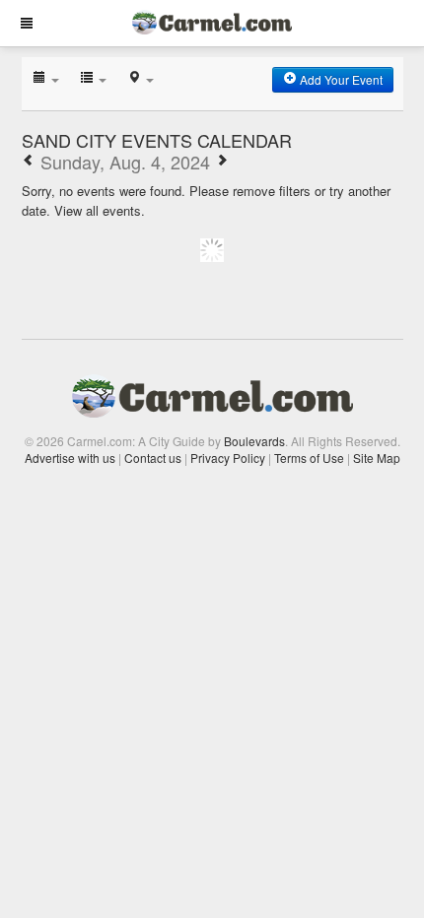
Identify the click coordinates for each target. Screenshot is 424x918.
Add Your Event (340, 79)
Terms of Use (309, 457)
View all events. (99, 210)
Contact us (152, 457)
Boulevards (254, 440)
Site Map (376, 457)
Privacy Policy (227, 457)
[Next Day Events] (222, 161)
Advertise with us (70, 457)
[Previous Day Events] (28, 161)
